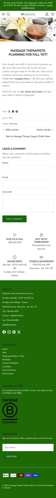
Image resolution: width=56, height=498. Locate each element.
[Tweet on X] (9, 111)
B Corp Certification (10, 363)
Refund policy (8, 373)
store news (13, 123)
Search (5, 349)
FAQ (4, 352)
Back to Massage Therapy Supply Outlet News (28, 136)
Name (5, 162)
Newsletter (6, 366)
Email (5, 177)
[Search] (10, 14)
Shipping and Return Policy (13, 356)
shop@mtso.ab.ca (9, 324)
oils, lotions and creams (31, 91)
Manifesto (6, 359)
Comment (7, 191)
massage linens (22, 78)
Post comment (14, 219)
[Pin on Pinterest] (17, 111)
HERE (19, 392)
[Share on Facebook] (13, 111)
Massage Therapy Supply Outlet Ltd (22, 485)
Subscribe (11, 456)
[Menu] (3, 14)
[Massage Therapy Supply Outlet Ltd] (28, 14)
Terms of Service (9, 370)
